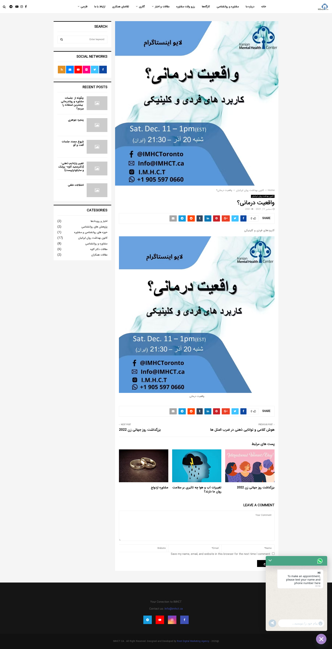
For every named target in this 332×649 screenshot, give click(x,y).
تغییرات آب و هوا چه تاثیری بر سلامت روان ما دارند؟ (196, 489)
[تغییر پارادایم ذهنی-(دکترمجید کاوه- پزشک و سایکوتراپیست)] (97, 168)
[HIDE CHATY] (321, 639)
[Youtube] (15, 6)
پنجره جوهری (76, 120)
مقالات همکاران (99, 255)
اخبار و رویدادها (99, 221)
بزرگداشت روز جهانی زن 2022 (140, 429)
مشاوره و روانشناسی (228, 6)
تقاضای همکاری (120, 6)
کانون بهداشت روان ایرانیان (263, 196)
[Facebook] (25, 6)
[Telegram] (9, 6)
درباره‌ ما (250, 6)
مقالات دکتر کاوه (98, 249)
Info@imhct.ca (174, 609)
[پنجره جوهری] (97, 125)
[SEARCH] (61, 39)
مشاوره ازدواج (159, 487)
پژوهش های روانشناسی (94, 227)
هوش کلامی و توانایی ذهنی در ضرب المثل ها (242, 429)
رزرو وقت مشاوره (185, 6)
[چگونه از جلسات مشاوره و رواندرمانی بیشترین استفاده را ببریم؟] (97, 103)
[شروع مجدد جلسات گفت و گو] (97, 147)
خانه (263, 6)
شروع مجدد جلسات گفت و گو (73, 143)
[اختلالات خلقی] (97, 190)
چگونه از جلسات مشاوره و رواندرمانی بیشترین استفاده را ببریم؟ (72, 103)
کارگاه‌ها (206, 6)
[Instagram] (20, 6)
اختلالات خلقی (76, 185)
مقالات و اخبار (162, 6)
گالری (142, 6)
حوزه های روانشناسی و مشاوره (90, 232)
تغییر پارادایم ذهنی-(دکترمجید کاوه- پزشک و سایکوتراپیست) (71, 166)
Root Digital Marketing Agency (193, 641)
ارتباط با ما (99, 6)
